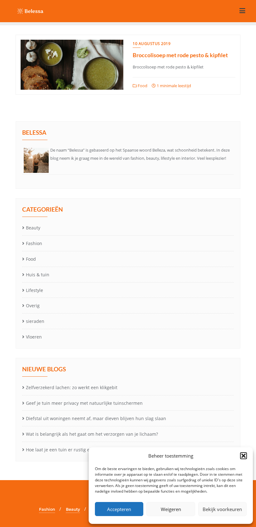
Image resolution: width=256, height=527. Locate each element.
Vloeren (34, 337)
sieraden (35, 321)
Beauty (33, 228)
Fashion (34, 243)
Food (142, 85)
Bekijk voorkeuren (222, 509)
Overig (33, 306)
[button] (243, 456)
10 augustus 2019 (151, 43)
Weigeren (171, 509)
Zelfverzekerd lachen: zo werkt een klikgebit (71, 387)
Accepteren (119, 509)
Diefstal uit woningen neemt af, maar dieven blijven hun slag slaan (96, 418)
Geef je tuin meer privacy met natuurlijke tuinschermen (84, 403)
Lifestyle (34, 290)
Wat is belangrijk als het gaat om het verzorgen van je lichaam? (92, 434)
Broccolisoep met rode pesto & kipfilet (180, 55)
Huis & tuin (37, 275)
